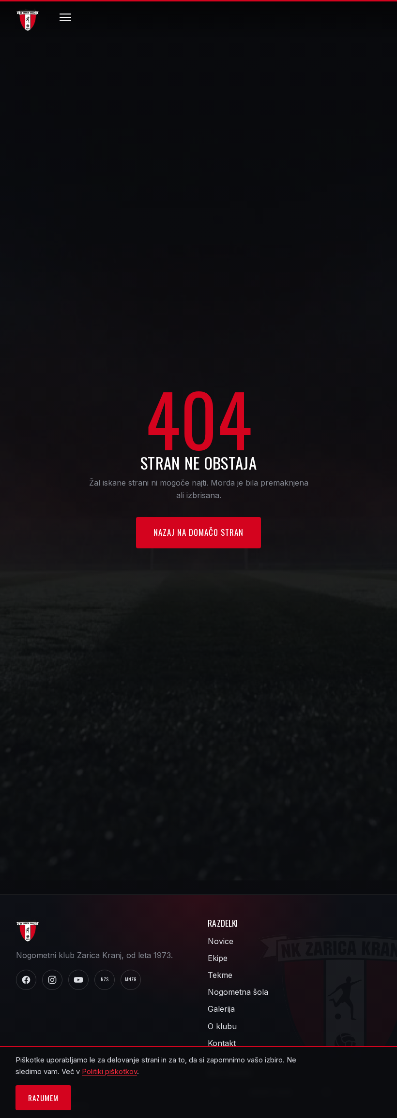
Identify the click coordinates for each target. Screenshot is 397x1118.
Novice (220, 941)
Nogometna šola (238, 992)
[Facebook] (26, 980)
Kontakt (222, 1043)
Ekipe (218, 958)
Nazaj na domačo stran (198, 532)
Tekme (220, 975)
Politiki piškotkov (109, 1071)
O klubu (222, 1026)
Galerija (221, 1009)
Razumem (43, 1097)
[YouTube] (78, 980)
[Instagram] (52, 980)
